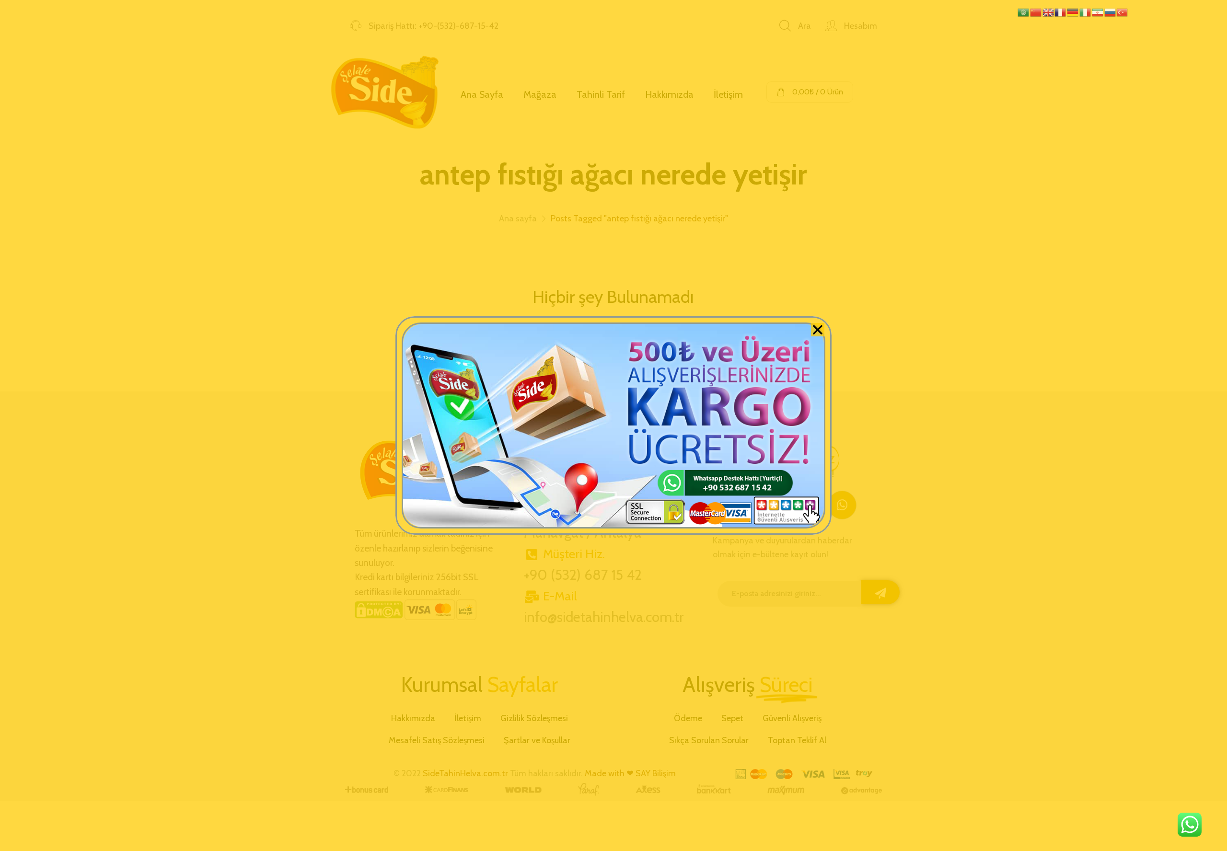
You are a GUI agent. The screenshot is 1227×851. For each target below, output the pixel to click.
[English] (1048, 11)
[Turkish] (1122, 11)
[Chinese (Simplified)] (1036, 11)
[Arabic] (1024, 11)
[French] (1060, 11)
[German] (1073, 11)
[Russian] (1110, 11)
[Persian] (1098, 11)
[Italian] (1085, 11)
